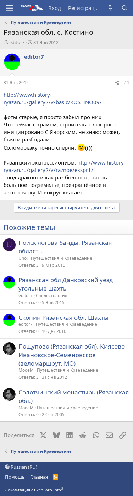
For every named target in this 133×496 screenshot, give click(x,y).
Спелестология (51, 295)
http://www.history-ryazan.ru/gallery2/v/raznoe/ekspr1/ (65, 166)
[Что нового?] (110, 8)
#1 (126, 83)
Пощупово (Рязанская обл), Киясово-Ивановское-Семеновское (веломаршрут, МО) (72, 354)
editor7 (16, 42)
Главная (39, 477)
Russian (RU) (23, 467)
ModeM (26, 370)
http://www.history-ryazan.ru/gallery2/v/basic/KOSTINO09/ (53, 98)
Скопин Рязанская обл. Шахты (63, 317)
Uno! (23, 258)
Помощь (15, 477)
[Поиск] (125, 8)
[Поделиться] (117, 83)
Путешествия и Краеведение (61, 258)
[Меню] (9, 8)
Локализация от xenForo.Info (34, 489)
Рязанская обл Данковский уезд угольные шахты (65, 284)
